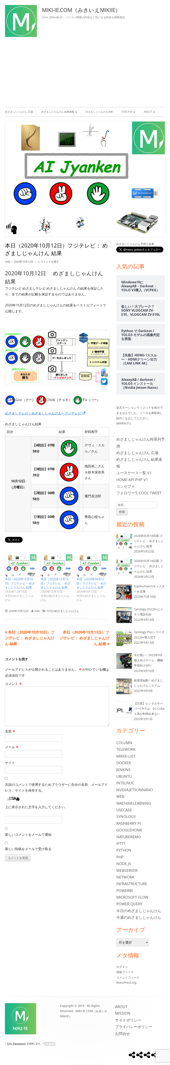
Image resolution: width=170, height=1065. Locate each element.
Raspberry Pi (128, 823)
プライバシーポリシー (133, 1026)
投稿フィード (125, 972)
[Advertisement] (85, 71)
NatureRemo (128, 836)
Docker (123, 762)
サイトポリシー (128, 1019)
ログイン (122, 967)
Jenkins (123, 769)
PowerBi (124, 890)
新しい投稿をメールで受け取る (28, 849)
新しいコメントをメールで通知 (28, 834)
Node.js (123, 863)
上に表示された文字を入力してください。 (36, 807)
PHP (120, 856)
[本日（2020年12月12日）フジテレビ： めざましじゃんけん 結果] (56, 565)
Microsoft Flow (132, 897)
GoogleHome (129, 829)
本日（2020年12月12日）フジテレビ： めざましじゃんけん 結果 (55, 583)
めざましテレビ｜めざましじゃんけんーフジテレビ (45, 413)
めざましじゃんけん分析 (99, 111)
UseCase (126, 111)
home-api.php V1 (132, 479)
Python (123, 850)
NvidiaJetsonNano (134, 789)
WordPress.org (126, 983)
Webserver (126, 870)
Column (124, 742)
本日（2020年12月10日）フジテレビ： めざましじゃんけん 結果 (20, 583)
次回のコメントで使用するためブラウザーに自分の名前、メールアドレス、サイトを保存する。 (56, 787)
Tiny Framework (16, 1043)
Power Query (129, 903)
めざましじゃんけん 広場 (19, 111)
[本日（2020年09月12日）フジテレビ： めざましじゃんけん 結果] (92, 565)
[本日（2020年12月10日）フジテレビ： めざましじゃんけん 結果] (20, 565)
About (148, 111)
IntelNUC (125, 782)
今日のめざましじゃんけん (63, 611)
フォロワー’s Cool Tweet (139, 492)
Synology (126, 816)
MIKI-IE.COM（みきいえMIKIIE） (81, 10)
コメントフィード (128, 977)
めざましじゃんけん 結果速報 (57, 111)
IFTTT (120, 843)
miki (7, 261)
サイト (10, 762)
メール (11, 747)
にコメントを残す (48, 261)
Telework (125, 749)
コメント (13, 683)
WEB (120, 796)
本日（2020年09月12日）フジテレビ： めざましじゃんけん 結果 (91, 583)
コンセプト (125, 486)
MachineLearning (133, 803)
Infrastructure (131, 883)
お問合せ (122, 1033)
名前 (10, 731)
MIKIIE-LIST (125, 756)
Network (125, 877)
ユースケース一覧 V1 (134, 472)
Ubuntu (124, 776)
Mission (122, 1013)
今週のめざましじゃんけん (138, 917)
